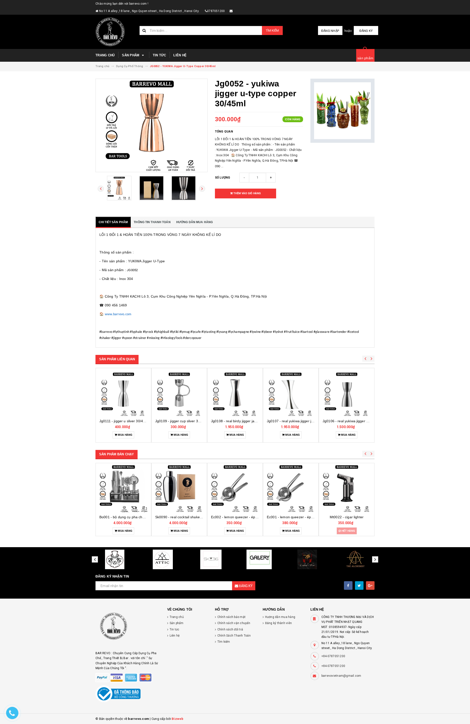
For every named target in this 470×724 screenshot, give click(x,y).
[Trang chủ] (115, 31)
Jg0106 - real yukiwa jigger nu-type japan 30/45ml (362, 421)
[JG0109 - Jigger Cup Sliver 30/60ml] (179, 394)
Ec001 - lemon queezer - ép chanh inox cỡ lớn (303, 517)
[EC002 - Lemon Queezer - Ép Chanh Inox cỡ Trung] (235, 488)
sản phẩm (365, 58)
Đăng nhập (330, 31)
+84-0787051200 (333, 656)
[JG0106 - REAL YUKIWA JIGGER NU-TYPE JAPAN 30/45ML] (347, 394)
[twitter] (359, 585)
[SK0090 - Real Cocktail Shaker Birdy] (179, 488)
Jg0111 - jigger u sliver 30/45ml (124, 421)
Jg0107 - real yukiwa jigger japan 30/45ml (300, 421)
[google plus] (370, 585)
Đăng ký (366, 31)
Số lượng (222, 177)
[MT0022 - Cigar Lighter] (347, 488)
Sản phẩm (131, 55)
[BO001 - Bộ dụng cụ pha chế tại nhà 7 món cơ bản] (123, 488)
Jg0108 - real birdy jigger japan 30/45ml (242, 421)
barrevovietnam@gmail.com (341, 675)
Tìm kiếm (272, 30)
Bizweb (178, 719)
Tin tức (159, 55)
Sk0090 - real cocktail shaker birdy (182, 517)
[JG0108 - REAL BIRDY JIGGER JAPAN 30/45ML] (235, 394)
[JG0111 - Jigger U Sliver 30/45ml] (123, 394)
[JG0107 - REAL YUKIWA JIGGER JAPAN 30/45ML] (291, 394)
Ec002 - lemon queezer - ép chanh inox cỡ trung (249, 517)
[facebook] (348, 585)
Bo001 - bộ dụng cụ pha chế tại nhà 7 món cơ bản (139, 517)
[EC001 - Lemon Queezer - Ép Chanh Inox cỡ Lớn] (291, 488)
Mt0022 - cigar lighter (347, 517)
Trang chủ (105, 55)
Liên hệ (180, 55)
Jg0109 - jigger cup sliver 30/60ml (182, 421)
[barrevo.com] (127, 628)
